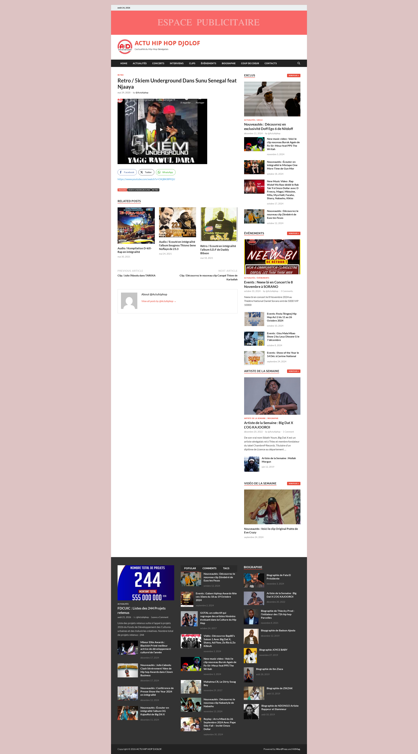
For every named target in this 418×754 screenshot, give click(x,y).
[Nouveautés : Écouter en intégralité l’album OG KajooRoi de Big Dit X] (128, 707)
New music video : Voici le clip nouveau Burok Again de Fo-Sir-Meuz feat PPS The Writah (283, 143)
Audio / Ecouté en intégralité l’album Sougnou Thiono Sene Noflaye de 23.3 (177, 245)
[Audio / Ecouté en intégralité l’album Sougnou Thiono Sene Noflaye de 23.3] (177, 223)
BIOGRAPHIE (228, 63)
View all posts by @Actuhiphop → (158, 301)
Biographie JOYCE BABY (273, 649)
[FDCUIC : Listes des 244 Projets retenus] (146, 567)
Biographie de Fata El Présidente (279, 576)
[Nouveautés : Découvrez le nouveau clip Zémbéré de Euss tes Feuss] (254, 211)
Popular (190, 568)
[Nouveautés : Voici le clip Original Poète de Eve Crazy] (272, 506)
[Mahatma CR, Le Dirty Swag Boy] (191, 681)
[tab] (190, 568)
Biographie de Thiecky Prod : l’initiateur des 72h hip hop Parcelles (277, 614)
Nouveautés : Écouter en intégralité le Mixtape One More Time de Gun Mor (282, 165)
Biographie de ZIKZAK (280, 688)
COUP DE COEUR (250, 63)
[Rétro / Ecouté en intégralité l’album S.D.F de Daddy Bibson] (219, 225)
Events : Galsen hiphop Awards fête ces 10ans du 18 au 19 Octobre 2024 (216, 597)
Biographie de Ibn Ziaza (269, 668)
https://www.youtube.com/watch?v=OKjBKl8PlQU (146, 179)
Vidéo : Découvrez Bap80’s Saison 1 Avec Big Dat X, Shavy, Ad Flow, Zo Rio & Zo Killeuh (219, 640)
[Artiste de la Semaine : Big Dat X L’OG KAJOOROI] (272, 397)
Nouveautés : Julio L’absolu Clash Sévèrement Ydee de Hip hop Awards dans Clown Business (156, 670)
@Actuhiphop (142, 92)
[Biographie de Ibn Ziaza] (249, 669)
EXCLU (260, 120)
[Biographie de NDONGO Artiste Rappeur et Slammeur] (251, 705)
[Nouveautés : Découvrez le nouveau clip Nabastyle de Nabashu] (191, 699)
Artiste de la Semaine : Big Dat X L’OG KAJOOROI (281, 595)
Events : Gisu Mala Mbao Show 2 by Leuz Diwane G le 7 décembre (283, 337)
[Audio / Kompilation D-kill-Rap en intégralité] (136, 226)
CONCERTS (158, 63)
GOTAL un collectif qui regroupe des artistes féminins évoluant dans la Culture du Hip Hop (218, 617)
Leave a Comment (159, 617)
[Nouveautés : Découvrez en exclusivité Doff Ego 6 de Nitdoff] (272, 83)
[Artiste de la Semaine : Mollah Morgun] (251, 458)
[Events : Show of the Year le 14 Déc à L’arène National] (254, 352)
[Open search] (298, 63)
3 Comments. (287, 291)
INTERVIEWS (177, 63)
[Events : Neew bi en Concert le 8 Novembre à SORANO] (272, 257)
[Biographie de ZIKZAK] (254, 688)
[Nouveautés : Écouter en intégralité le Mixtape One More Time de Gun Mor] (254, 162)
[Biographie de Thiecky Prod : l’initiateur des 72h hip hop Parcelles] (251, 611)
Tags (226, 568)
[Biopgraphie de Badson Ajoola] (251, 630)
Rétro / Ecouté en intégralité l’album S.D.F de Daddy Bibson (218, 249)
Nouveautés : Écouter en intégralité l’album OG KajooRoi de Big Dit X (154, 711)
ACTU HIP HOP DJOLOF (167, 43)
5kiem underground (139, 190)
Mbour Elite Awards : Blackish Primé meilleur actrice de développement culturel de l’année (155, 647)
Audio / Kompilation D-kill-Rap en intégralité (135, 250)
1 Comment (288, 431)
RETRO (121, 75)
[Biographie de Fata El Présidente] (254, 575)
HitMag (296, 749)
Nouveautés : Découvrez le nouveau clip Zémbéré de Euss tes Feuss (282, 214)
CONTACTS (271, 63)
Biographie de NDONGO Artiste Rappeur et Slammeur (280, 707)
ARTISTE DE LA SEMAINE (255, 418)
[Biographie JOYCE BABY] (250, 649)
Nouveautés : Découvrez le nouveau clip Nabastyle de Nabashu (219, 703)
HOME (123, 63)
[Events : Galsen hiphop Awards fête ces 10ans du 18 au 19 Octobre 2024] (187, 593)
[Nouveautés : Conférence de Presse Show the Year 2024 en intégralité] (128, 688)
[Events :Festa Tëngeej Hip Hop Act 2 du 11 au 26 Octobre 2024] (254, 313)
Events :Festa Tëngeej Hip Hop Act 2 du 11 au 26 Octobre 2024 (282, 317)
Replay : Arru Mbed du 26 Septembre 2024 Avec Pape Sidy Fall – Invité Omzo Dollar (220, 723)
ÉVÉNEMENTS (208, 63)
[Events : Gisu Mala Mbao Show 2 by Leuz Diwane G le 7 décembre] (254, 333)
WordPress (282, 749)
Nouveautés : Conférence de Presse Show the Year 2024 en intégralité (157, 691)
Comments (209, 568)
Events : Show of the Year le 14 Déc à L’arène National (283, 354)
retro (155, 190)
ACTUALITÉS (140, 63)
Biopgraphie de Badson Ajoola (278, 630)
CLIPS (192, 63)
